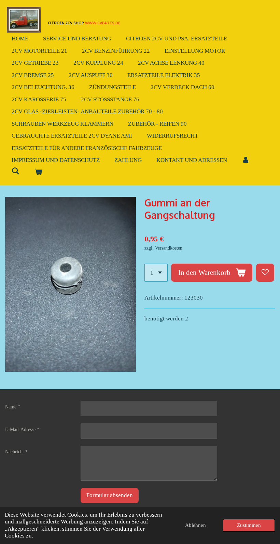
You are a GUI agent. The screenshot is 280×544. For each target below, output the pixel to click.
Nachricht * (16, 451)
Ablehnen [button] (195, 525)
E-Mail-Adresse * (22, 429)
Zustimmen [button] (249, 525)
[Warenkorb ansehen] (38, 172)
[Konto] (246, 160)
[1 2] (156, 273)
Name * (12, 406)
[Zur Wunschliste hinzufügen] (265, 273)
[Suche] (16, 171)
